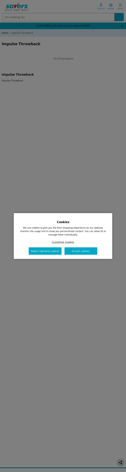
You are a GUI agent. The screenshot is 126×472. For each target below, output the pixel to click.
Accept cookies (81, 251)
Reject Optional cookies (45, 251)
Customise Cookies (63, 242)
